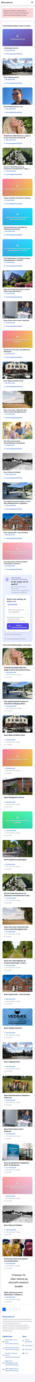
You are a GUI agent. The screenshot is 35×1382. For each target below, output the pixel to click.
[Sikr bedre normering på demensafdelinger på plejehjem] (17, 436)
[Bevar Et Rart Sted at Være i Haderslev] (17, 314)
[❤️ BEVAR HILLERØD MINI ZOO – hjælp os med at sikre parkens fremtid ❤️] (17, 131)
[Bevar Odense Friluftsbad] (17, 466)
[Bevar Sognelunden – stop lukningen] (17, 526)
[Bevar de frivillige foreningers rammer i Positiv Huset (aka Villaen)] (17, 284)
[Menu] (32, 2)
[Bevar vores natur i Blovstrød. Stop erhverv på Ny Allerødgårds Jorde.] (17, 405)
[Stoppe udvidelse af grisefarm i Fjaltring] (17, 192)
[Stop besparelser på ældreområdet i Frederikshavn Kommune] (17, 557)
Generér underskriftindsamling (19, 626)
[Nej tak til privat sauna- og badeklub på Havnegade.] (17, 345)
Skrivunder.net (6, 2)
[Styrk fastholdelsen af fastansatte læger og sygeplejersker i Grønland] (17, 253)
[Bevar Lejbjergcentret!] (17, 71)
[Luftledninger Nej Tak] (17, 42)
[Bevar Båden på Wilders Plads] (17, 375)
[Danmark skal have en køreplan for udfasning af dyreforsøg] (17, 222)
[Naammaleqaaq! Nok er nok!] (17, 101)
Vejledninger (7, 1336)
